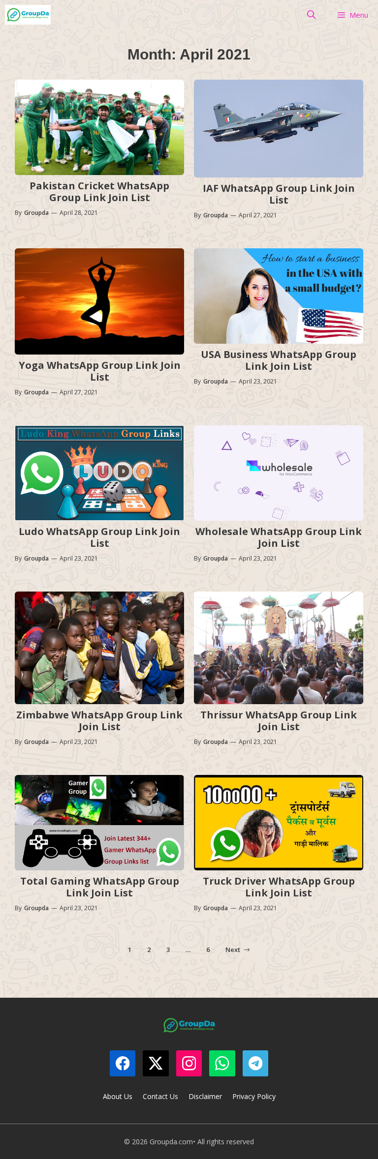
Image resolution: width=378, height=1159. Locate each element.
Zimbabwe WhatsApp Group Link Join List (99, 720)
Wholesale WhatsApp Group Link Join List (278, 537)
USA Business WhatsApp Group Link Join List (278, 360)
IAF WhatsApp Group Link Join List (279, 194)
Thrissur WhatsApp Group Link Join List (278, 720)
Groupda (36, 212)
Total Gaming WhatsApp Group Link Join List (99, 886)
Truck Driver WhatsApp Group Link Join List (279, 886)
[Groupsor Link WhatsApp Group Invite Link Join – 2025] (28, 15)
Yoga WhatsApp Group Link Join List (100, 371)
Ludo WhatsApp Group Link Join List (99, 537)
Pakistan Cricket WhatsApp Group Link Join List (99, 191)
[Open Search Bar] (311, 15)
